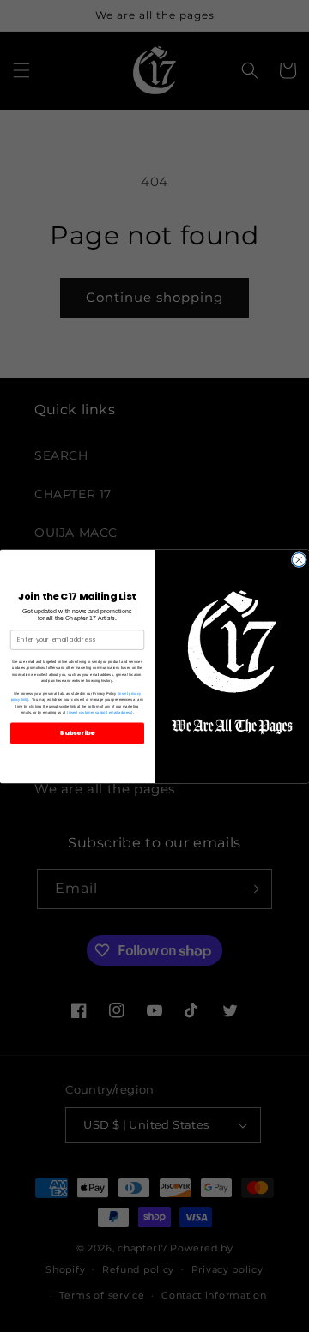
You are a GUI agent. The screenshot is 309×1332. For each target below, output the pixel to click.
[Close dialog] (299, 559)
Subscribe (76, 733)
